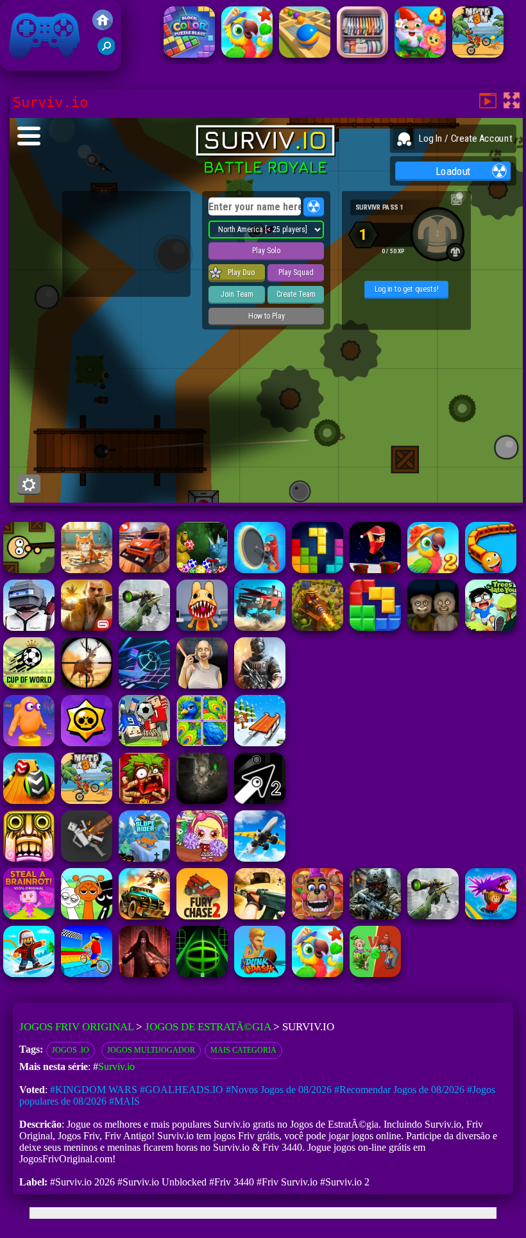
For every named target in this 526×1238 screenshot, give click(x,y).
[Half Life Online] (259, 685)
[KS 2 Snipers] (144, 627)
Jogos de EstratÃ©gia (208, 1027)
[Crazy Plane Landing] (259, 858)
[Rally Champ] (144, 569)
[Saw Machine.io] (259, 569)
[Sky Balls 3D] (29, 800)
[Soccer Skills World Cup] (29, 685)
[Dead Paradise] (144, 915)
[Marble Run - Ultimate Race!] (304, 54)
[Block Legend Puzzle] (317, 569)
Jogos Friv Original (27, 63)
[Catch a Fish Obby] (490, 915)
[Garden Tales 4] (420, 54)
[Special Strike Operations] (259, 915)
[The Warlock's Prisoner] (144, 973)
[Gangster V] (86, 627)
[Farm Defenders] (317, 627)
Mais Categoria (243, 1050)
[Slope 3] (144, 685)
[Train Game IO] (490, 569)
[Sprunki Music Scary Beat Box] (86, 915)
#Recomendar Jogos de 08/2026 (399, 1089)
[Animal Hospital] (202, 627)
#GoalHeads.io (181, 1089)
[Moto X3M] (478, 54)
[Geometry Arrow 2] (259, 800)
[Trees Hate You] (490, 627)
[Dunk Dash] (259, 973)
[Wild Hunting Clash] (86, 685)
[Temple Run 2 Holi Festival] (29, 858)
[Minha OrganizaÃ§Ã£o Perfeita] (362, 54)
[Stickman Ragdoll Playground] (86, 858)
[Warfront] (375, 915)
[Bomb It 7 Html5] (202, 858)
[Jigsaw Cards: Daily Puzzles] (202, 742)
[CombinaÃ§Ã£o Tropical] (247, 54)
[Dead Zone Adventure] (202, 800)
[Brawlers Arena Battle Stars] (86, 742)
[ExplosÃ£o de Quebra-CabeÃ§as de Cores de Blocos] (189, 54)
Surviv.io (116, 1066)
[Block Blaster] (375, 627)
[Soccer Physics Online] (144, 742)
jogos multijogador (151, 1050)
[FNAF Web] (317, 915)
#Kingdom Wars (93, 1089)
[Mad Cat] (86, 569)
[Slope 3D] (202, 973)
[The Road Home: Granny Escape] (433, 627)
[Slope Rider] (144, 858)
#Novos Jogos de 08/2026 (279, 1089)
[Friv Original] (102, 26)
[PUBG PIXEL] (29, 627)
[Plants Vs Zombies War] (375, 973)
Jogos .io (70, 1050)
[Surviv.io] (29, 569)
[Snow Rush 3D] (259, 742)
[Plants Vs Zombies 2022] (144, 800)
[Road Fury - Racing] (259, 627)
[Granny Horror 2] (202, 685)
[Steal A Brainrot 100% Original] (29, 915)
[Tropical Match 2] (433, 569)
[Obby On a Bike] (86, 973)
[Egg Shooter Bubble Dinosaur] (202, 569)
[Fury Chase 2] (202, 915)
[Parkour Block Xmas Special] (375, 569)
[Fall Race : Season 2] (29, 742)
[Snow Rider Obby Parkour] (29, 973)
